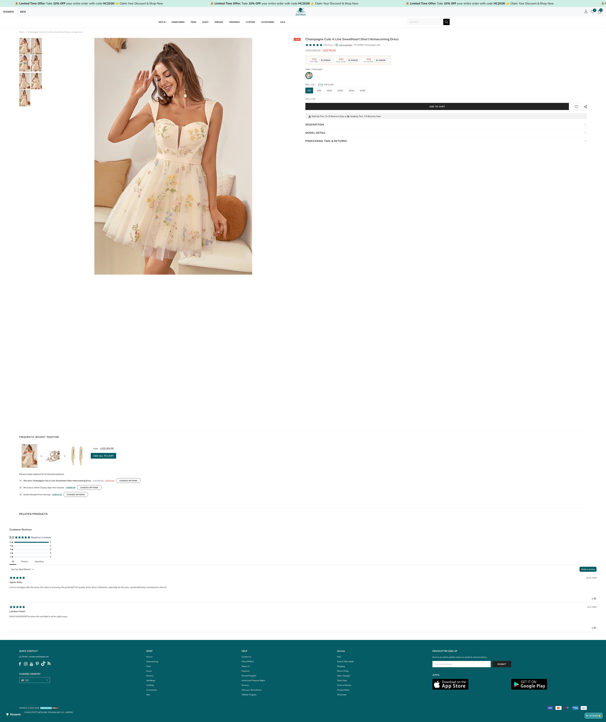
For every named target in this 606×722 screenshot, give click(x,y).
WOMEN (8, 11)
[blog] (49, 664)
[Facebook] (20, 664)
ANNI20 (354, 60)
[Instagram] (26, 664)
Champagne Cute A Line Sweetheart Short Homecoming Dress (57, 480)
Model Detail (315, 132)
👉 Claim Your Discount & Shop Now (139, 3)
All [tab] (13, 561)
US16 (362, 90)
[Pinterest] (37, 664)
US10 (329, 90)
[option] (173, 156)
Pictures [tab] (24, 561)
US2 (309, 90)
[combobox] (425, 22)
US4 (319, 90)
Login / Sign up (585, 12)
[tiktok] (43, 664)
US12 (340, 90)
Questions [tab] (39, 561)
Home (22, 32)
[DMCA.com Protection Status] (49, 708)
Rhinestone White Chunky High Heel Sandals (43, 487)
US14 (351, 90)
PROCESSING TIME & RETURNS (326, 141)
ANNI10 (326, 60)
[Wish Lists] (576, 106)
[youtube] (31, 664)
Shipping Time (356, 116)
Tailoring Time (317, 116)
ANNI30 (382, 60)
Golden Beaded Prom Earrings (36, 494)
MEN (23, 11)
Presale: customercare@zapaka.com (35, 657)
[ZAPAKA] (300, 12)
